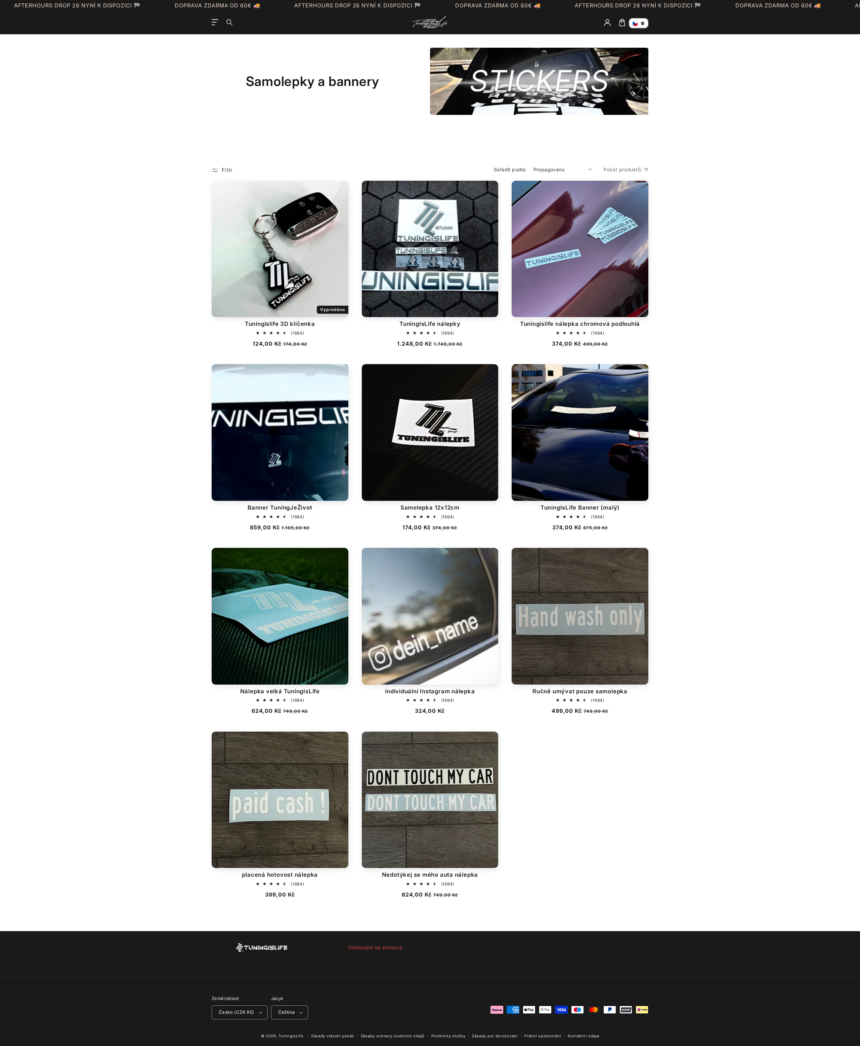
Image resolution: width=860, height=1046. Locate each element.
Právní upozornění (542, 1036)
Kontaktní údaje (583, 1036)
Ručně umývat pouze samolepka (580, 691)
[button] (229, 22)
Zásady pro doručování (495, 1036)
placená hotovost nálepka (280, 874)
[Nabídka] (215, 22)
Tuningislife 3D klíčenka (280, 323)
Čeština (286, 1012)
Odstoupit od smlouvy (375, 947)
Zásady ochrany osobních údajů (393, 1036)
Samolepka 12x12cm (430, 507)
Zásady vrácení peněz (332, 1036)
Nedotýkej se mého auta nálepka (430, 874)
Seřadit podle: (510, 169)
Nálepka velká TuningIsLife (280, 691)
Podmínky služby (448, 1036)
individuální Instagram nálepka (430, 691)
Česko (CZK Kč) (236, 1012)
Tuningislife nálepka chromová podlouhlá (580, 323)
